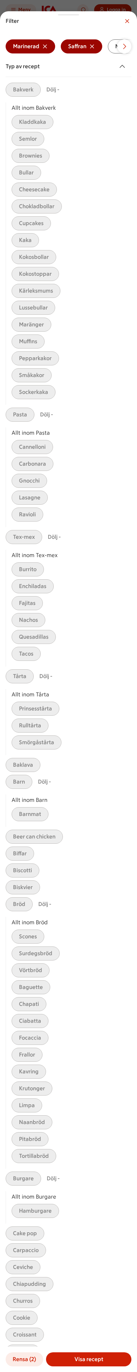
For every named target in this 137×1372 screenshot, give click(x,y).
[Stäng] (127, 21)
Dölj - (52, 89)
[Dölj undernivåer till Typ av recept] (123, 66)
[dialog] (68, 691)
